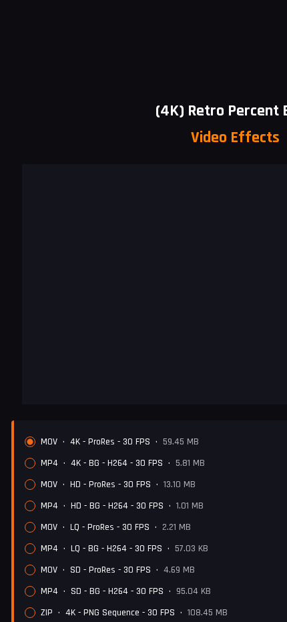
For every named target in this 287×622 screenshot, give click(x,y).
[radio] (30, 441)
